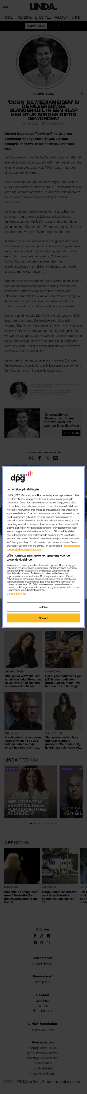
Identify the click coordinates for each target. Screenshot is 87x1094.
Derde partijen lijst (16, 593)
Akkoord (43, 618)
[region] (43, 547)
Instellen (43, 607)
